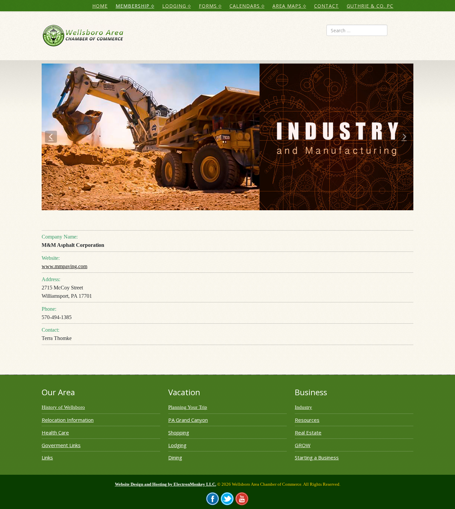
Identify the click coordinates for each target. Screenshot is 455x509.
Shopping (178, 432)
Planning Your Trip (187, 407)
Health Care (55, 432)
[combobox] (356, 30)
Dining (175, 457)
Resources (307, 420)
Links (47, 457)
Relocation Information (68, 420)
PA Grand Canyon (188, 420)
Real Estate (308, 432)
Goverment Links (61, 445)
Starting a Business (317, 457)
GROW (302, 445)
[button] (51, 137)
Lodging (177, 445)
